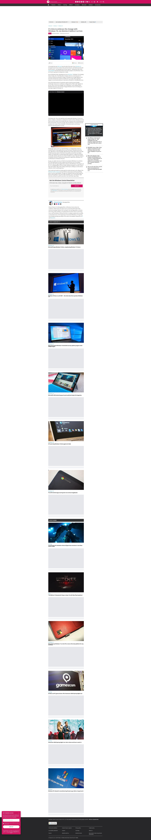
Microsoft (84, 4)
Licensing (77, 830)
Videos (59, 4)
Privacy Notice (54, 190)
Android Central (79, 833)
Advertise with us (65, 833)
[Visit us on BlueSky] (87, 1)
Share (51, 62)
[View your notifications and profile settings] (97, 2)
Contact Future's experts (67, 828)
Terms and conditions (53, 828)
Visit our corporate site (93, 819)
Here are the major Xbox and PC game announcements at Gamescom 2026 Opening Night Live (95, 168)
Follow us (75, 62)
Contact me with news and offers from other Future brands (11, 823)
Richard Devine (56, 33)
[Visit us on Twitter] (77, 1)
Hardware (77, 4)
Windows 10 (60, 25)
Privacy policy (78, 828)
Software (91, 4)
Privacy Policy (15, 831)
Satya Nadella (51, 70)
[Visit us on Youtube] (79, 1)
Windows (55, 25)
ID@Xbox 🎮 (83, 22)
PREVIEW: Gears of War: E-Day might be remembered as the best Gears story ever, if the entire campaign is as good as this (95, 150)
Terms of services (65, 189)
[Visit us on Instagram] (81, 1)
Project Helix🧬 (92, 22)
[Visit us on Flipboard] (83, 1)
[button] (102, 1)
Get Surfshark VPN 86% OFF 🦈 (62, 22)
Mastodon (53, 217)
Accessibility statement (53, 830)
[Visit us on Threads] (85, 1)
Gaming (65, 4)
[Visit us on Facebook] (76, 1)
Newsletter (81, 62)
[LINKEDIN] (59, 204)
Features (53, 4)
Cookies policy (91, 828)
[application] (66, 103)
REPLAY (71, 4)
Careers (63, 830)
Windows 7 (70, 74)
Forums (50, 833)
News (50, 33)
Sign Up (11, 826)
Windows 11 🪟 (75, 22)
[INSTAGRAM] (57, 204)
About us (90, 830)
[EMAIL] (61, 204)
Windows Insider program (54, 171)
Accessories (97, 4)
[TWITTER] (55, 204)
